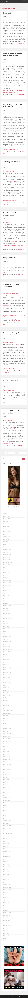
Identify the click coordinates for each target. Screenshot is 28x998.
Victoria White (13, 65)
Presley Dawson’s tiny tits (15, 134)
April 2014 (6, 692)
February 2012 (7, 759)
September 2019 (8, 539)
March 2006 (7, 941)
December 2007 (7, 887)
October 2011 (7, 769)
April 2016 (6, 631)
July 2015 (6, 654)
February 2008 (7, 882)
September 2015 (8, 649)
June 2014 (6, 687)
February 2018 (7, 575)
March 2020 (7, 531)
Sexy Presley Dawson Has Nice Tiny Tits (12, 105)
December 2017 (7, 580)
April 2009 (6, 846)
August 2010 (7, 805)
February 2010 (7, 820)
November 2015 (7, 644)
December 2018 (7, 554)
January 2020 (7, 536)
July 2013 (6, 715)
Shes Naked (5, 1)
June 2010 (6, 810)
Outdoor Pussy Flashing (15, 320)
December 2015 (7, 641)
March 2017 (7, 603)
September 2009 (8, 833)
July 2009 (6, 838)
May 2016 (6, 628)
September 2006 (8, 925)
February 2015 (7, 667)
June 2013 (6, 718)
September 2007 (8, 894)
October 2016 (7, 616)
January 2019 (7, 552)
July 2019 (6, 541)
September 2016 (8, 618)
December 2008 (7, 856)
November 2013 (7, 705)
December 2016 (7, 610)
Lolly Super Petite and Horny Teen (11, 163)
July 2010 (6, 807)
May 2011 (6, 782)
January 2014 (7, 700)
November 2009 (7, 828)
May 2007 (6, 905)
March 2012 (7, 756)
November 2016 (7, 613)
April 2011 (6, 784)
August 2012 (7, 744)
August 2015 (7, 651)
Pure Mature (12, 229)
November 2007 (7, 889)
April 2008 (6, 877)
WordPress (20, 996)
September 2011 (8, 772)
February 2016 (7, 636)
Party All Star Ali (9, 258)
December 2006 (7, 917)
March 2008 (7, 879)
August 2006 (7, 928)
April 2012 (6, 754)
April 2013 (6, 723)
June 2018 (6, 567)
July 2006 (6, 930)
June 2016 (6, 626)
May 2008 (6, 874)
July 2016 (6, 623)
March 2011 (7, 787)
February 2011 (7, 790)
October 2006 (7, 923)
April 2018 (6, 570)
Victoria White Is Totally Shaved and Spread (12, 54)
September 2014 (8, 680)
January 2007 (7, 915)
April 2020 (6, 529)
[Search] (23, 459)
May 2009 (6, 843)
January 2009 (7, 854)
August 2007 (7, 897)
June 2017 (6, 595)
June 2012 (6, 749)
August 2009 (7, 836)
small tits (14, 428)
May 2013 (6, 720)
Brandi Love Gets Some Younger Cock (12, 214)
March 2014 (7, 695)
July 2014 (6, 685)
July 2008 (6, 869)
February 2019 (7, 549)
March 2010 (7, 818)
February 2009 (7, 851)
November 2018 (7, 557)
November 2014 (7, 674)
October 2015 (7, 646)
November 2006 (7, 920)
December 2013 (7, 703)
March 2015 (7, 664)
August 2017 (7, 590)
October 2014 (7, 677)
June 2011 (6, 779)
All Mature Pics (21, 249)
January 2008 (7, 884)
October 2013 (7, 708)
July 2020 (6, 521)
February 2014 (7, 697)
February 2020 (7, 534)
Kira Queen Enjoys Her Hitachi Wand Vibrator (12, 334)
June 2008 (6, 871)
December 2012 (7, 733)
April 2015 (6, 662)
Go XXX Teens (21, 445)
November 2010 (7, 797)
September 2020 (8, 516)
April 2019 (6, 544)
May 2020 (6, 526)
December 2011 (7, 764)
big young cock (14, 241)
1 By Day (15, 344)
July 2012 (6, 746)
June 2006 (6, 933)
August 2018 (7, 564)
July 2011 (6, 777)
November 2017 (7, 582)
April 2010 (6, 815)
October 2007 (7, 892)
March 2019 (7, 547)
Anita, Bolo (7, 13)
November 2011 (7, 767)
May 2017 (6, 598)
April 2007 (6, 907)
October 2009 (7, 831)
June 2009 (6, 841)
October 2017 (7, 585)
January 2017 (7, 608)
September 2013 (8, 710)
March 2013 (7, 726)
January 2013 (7, 731)
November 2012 (7, 736)
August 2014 (7, 682)
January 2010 (7, 823)
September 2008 (8, 864)
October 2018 (7, 559)
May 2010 (6, 813)
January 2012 (7, 761)
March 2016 (7, 634)
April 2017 (6, 600)
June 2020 (6, 523)
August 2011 (7, 774)
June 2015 (6, 657)
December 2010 (7, 795)
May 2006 (6, 935)
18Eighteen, (15, 181)
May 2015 (6, 659)
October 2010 (7, 800)
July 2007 (6, 900)
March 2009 (7, 848)
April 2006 (6, 938)
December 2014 (7, 672)
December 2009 (7, 825)
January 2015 (7, 669)
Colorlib (11, 996)
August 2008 (7, 866)
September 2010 (8, 802)
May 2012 (6, 751)
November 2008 (7, 859)
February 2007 (7, 912)
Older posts (23, 453)
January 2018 (7, 577)
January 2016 (7, 639)
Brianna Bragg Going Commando (11, 285)
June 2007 (6, 902)
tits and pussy (6, 305)
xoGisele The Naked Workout (10, 382)
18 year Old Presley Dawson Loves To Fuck (13, 412)
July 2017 (6, 593)
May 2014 (6, 690)
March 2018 (7, 572)
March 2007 (7, 910)
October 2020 (7, 513)
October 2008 (7, 861)
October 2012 (7, 738)
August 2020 (7, 518)
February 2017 (7, 605)
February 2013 (7, 728)
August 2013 (7, 713)
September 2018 (8, 562)
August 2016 (7, 621)
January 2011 (7, 792)
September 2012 (8, 741)
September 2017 (8, 587)
